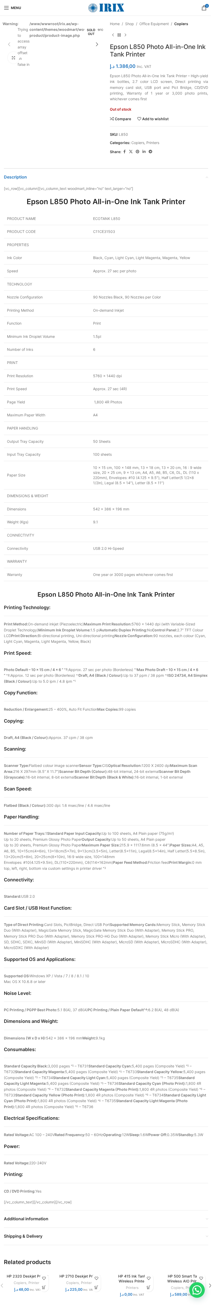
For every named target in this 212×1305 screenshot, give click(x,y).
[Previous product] (113, 35)
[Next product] (125, 35)
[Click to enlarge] (13, 57)
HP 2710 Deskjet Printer (79, 1276)
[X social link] (130, 151)
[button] (9, 44)
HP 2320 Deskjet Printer (27, 1276)
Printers (152, 142)
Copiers (181, 24)
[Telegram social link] (150, 151)
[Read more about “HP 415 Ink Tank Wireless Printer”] (148, 1287)
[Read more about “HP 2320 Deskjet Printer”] (44, 1287)
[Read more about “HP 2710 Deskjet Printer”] (96, 1287)
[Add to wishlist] (44, 1278)
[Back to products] (119, 35)
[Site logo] (106, 7)
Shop (129, 24)
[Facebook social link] (124, 151)
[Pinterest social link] (137, 151)
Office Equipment (154, 24)
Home (115, 24)
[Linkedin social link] (144, 151)
